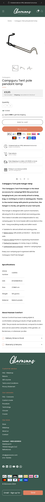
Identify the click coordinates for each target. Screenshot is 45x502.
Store (4, 424)
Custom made (7, 400)
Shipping (17, 95)
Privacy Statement (8, 387)
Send (33, 493)
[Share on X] (21, 179)
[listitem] (22, 3)
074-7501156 (6, 458)
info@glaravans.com (10, 455)
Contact (5, 434)
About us (5, 431)
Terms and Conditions (10, 383)
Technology (6, 407)
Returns (5, 376)
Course (4, 414)
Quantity (5, 102)
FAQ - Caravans (8, 397)
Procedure (5, 404)
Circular (5, 411)
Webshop (5, 428)
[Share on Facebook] (17, 179)
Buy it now (22, 129)
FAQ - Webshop (7, 373)
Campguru (6, 77)
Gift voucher (6, 380)
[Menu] (3, 11)
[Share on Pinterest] (24, 179)
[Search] (42, 11)
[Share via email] (28, 179)
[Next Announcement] (41, 2)
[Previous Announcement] (3, 2)
